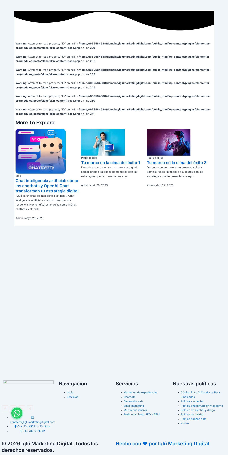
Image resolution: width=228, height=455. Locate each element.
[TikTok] (30, 408)
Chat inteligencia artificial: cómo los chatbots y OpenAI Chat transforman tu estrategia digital (47, 185)
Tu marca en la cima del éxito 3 (177, 162)
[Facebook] (5, 408)
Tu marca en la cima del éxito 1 (110, 162)
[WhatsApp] (16, 413)
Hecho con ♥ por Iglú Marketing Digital (162, 444)
